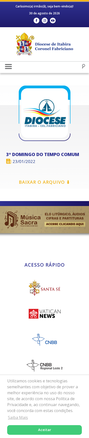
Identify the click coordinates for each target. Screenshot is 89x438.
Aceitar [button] (44, 429)
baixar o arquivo (44, 182)
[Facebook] (36, 20)
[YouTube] (53, 20)
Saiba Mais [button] (18, 417)
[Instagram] (45, 20)
